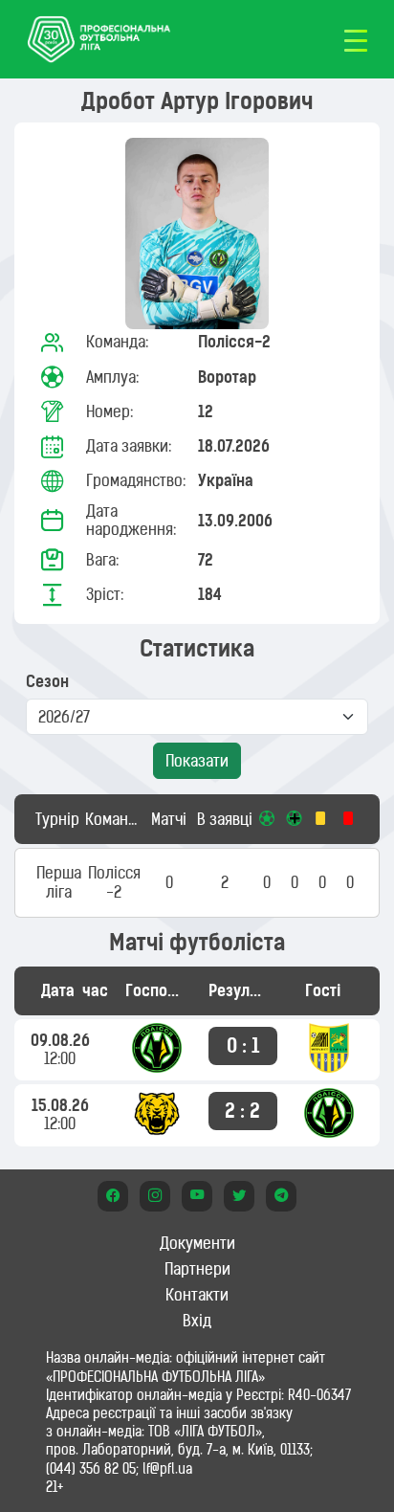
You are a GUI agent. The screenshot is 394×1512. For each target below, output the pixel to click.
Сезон (47, 682)
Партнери (197, 1269)
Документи (197, 1243)
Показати (197, 760)
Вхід (197, 1320)
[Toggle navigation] (355, 39)
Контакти (197, 1294)
